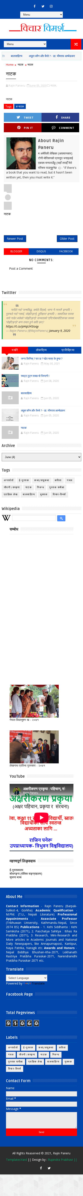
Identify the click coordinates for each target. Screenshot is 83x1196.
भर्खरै (15, 350)
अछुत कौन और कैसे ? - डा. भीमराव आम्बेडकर (45, 56)
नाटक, (53, 85)
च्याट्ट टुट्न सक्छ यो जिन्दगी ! (35, 376)
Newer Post (15, 239)
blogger (16, 251)
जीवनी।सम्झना (12, 487)
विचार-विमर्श (59, 494)
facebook (66, 251)
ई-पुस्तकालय (16, 870)
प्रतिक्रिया (68, 350)
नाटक (77, 56)
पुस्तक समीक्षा (56, 487)
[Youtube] (26, 4)
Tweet (29, 117)
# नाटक (20, 106)
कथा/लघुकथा (41, 480)
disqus (41, 251)
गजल (70, 480)
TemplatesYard (16, 1160)
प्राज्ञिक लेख (11, 494)
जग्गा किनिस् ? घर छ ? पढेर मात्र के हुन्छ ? (41, 358)
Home (10, 64)
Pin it (28, 128)
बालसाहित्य (10, 56)
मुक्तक (43, 494)
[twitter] (43, 6)
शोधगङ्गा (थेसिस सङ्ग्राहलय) (26, 873)
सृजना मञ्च (15, 877)
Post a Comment (21, 268)
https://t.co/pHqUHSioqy (22, 326)
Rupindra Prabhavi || (62, 1160)
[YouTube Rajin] (32, 1166)
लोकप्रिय (41, 350)
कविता (58, 480)
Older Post (67, 239)
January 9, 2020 (59, 331)
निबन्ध (40, 487)
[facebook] (34, 6)
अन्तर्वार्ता (9, 480)
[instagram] (51, 6)
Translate (38, 983)
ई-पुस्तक (24, 480)
